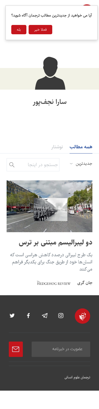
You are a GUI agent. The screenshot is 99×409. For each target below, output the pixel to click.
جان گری (84, 282)
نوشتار (57, 147)
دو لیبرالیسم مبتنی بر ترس (55, 242)
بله (19, 30)
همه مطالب (81, 147)
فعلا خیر (40, 30)
